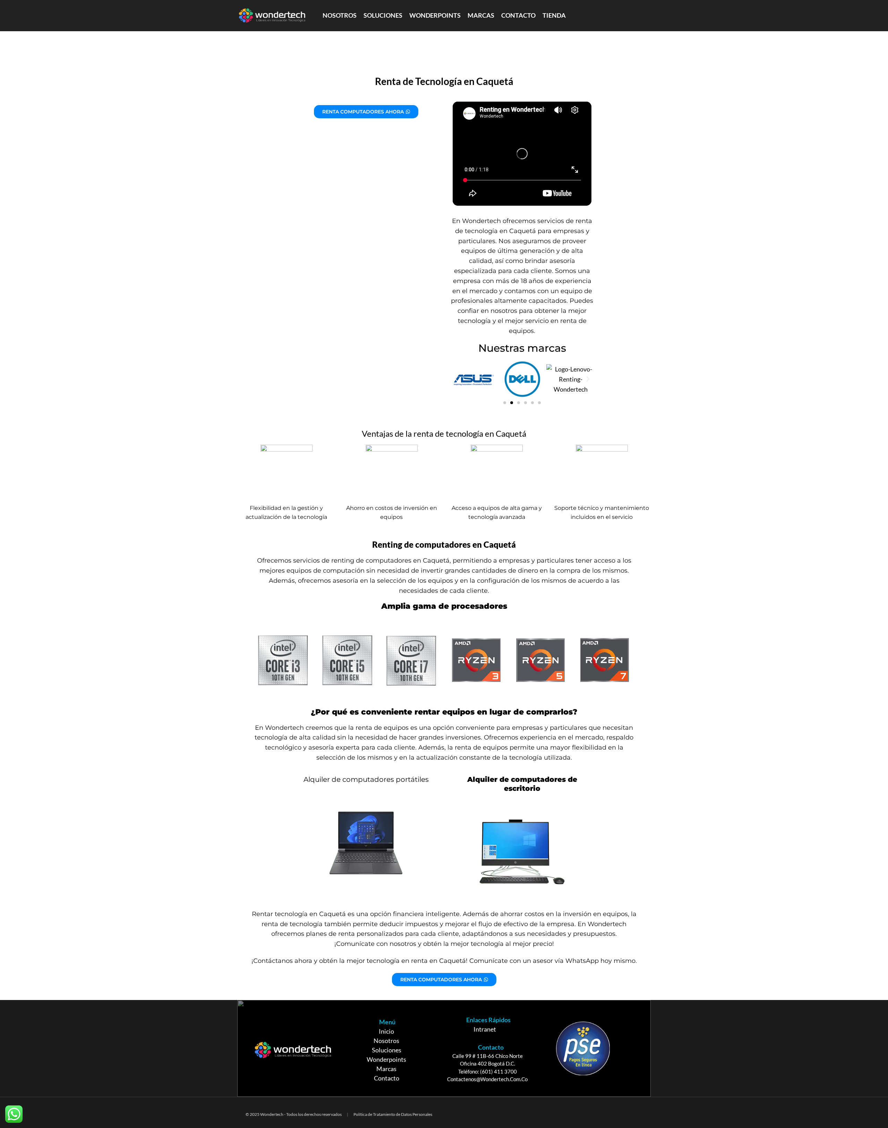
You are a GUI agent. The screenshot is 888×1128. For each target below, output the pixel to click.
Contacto (386, 1078)
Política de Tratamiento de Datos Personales (392, 1114)
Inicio (386, 1031)
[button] (456, 379)
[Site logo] (272, 15)
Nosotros (386, 1040)
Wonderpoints (386, 1059)
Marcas (386, 1069)
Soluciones (386, 1050)
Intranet (484, 1029)
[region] (444, 1048)
